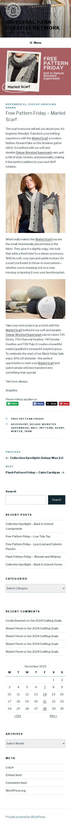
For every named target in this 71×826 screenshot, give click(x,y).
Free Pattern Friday (27, 418)
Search (11, 491)
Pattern (46, 428)
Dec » (53, 716)
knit (34, 428)
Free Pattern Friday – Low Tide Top (28, 536)
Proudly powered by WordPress (25, 816)
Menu (37, 42)
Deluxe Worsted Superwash (34, 152)
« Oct (17, 716)
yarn (28, 431)
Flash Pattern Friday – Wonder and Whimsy (33, 556)
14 (45, 694)
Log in (10, 767)
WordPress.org (16, 790)
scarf (59, 428)
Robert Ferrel (14, 628)
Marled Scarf (40, 138)
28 (45, 708)
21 (44, 701)
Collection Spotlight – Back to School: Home (34, 564)
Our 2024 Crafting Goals (46, 620)
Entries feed (14, 775)
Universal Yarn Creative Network (33, 25)
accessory (19, 424)
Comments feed (16, 783)
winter (17, 431)
